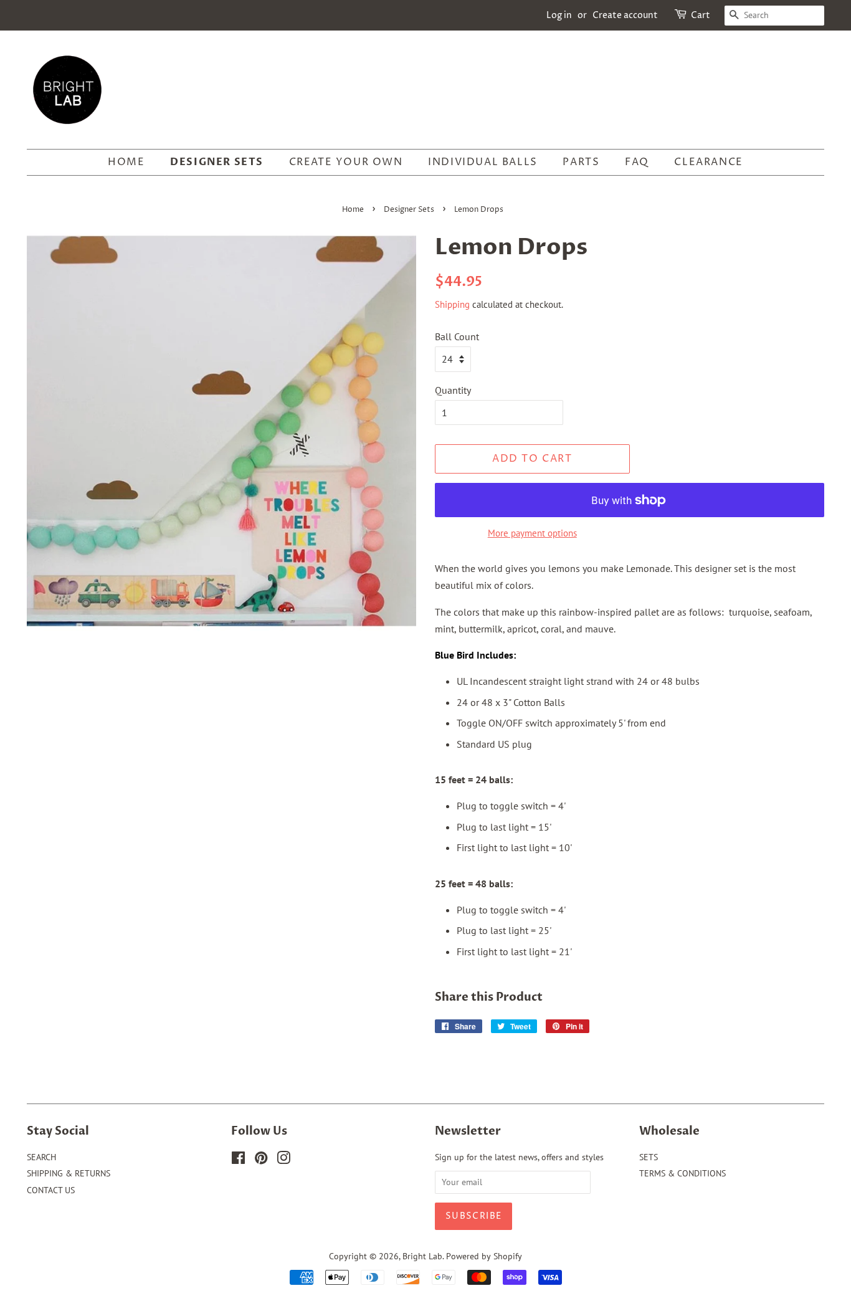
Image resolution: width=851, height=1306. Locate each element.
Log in (559, 15)
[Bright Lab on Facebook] (238, 1160)
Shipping (452, 304)
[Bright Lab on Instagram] (283, 1160)
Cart (700, 15)
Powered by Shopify (484, 1256)
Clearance (708, 162)
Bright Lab (422, 1256)
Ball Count (457, 336)
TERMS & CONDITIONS (682, 1173)
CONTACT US (51, 1190)
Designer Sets (409, 209)
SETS (648, 1157)
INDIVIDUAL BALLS (483, 162)
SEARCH (41, 1157)
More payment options (532, 533)
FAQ (637, 162)
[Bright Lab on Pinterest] (261, 1160)
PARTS (581, 162)
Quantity (453, 390)
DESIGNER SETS (217, 162)
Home (353, 209)
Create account (625, 15)
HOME (126, 162)
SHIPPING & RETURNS (68, 1173)
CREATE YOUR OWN (346, 162)
